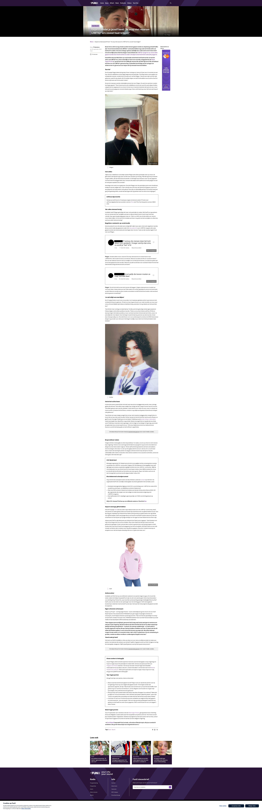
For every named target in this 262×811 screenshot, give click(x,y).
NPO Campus (114, 792)
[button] (170, 3)
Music (117, 3)
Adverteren (114, 786)
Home (102, 3)
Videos (129, 3)
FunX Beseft (110, 722)
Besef (109, 729)
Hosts (91, 789)
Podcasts (123, 3)
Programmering (94, 783)
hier (145, 501)
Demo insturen (93, 792)
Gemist (92, 795)
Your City (135, 3)
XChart (112, 3)
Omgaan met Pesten (112, 665)
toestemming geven (133, 431)
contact (143, 479)
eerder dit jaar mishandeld (148, 419)
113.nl (132, 202)
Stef (115, 509)
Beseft (113, 729)
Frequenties (93, 786)
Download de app (115, 795)
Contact (113, 783)
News (106, 3)
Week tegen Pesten (133, 712)
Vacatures (113, 789)
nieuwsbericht (133, 228)
